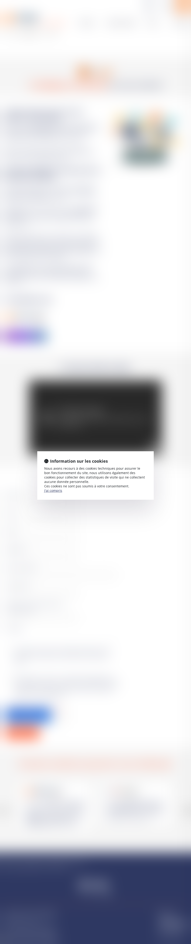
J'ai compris (53, 490)
